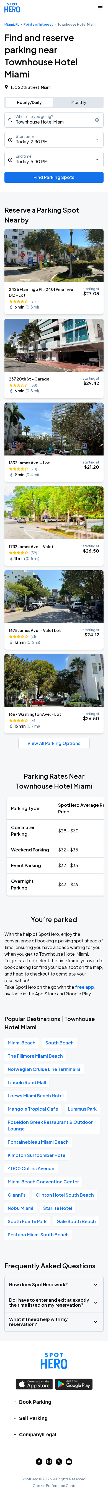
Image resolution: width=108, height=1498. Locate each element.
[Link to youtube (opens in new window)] (69, 1463)
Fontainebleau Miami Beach (38, 1142)
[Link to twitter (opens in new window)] (59, 1463)
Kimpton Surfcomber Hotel (37, 1155)
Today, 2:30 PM (32, 141)
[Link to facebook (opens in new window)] (39, 1463)
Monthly (78, 102)
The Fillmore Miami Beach (35, 1056)
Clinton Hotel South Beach (65, 1195)
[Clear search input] (97, 120)
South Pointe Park (27, 1221)
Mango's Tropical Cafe (33, 1109)
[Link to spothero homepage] (54, 1361)
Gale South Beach (76, 1221)
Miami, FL (11, 24)
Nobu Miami (20, 1208)
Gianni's (17, 1195)
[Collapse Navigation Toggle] (100, 7)
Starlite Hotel (57, 1208)
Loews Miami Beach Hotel (36, 1095)
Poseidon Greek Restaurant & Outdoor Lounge (50, 1125)
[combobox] (54, 120)
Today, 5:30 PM (32, 161)
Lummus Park (82, 1109)
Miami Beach (21, 1043)
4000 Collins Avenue (31, 1168)
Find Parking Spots (54, 177)
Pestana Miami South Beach (38, 1234)
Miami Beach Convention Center (43, 1182)
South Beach (59, 1043)
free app (84, 987)
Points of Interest (38, 24)
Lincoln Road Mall (27, 1082)
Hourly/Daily (29, 102)
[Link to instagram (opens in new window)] (49, 1463)
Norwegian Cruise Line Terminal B (44, 1069)
